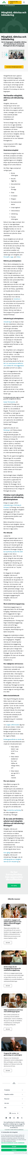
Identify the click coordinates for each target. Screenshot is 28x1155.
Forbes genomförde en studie (13, 739)
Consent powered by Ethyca (19, 1152)
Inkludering (7, 322)
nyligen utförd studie (12, 725)
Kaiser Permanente (9, 402)
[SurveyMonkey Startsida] (4, 2)
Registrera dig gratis (14, 2)
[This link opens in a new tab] (6, 1117)
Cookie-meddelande (18, 1142)
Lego (11, 257)
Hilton (18, 257)
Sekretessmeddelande (7, 1142)
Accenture (17, 299)
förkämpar (7, 430)
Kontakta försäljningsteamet (14, 67)
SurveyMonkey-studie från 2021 (13, 552)
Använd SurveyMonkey (14, 810)
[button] (14, 1090)
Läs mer (8, 942)
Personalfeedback (10, 5)
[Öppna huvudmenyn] (24, 2)
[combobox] (14, 1113)
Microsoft (6, 257)
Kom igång (7, 852)
